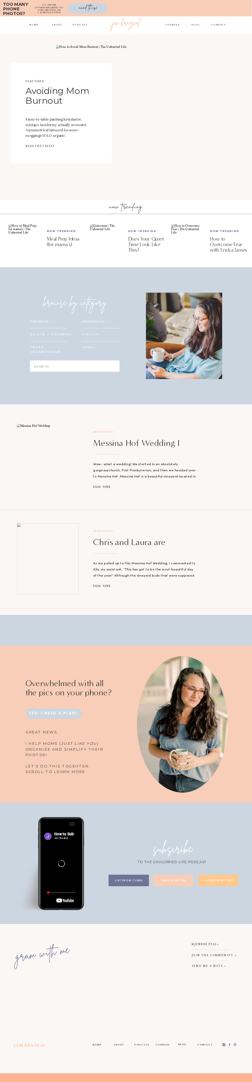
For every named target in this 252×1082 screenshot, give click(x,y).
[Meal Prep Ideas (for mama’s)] (24, 240)
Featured (35, 81)
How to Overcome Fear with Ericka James (228, 244)
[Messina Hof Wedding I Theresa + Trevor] (48, 459)
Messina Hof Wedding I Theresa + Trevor (136, 448)
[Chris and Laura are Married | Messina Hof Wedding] (48, 558)
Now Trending (61, 231)
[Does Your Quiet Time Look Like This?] (105, 240)
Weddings (103, 432)
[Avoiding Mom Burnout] (119, 113)
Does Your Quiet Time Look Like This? (145, 244)
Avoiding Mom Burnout (57, 96)
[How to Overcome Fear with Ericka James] (187, 240)
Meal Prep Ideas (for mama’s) (63, 241)
